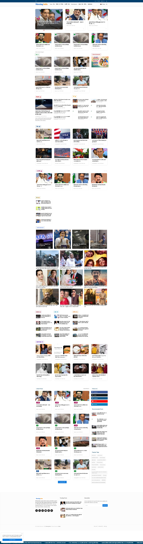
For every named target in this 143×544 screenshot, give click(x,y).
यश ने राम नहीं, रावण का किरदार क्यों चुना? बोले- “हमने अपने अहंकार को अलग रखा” (46, 306)
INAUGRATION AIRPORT (101, 460)
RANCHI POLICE (100, 467)
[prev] (104, 171)
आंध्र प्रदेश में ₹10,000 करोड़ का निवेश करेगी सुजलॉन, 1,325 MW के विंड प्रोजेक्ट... (62, 106)
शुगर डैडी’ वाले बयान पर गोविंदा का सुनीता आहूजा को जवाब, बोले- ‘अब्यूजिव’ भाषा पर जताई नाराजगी (70, 306)
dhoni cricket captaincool (96, 480)
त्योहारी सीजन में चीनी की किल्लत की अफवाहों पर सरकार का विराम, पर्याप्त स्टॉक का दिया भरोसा (43, 112)
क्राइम (80, 4)
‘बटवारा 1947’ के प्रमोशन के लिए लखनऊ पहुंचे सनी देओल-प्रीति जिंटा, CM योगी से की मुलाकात (74, 515)
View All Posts (86, 388)
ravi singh (56, 163)
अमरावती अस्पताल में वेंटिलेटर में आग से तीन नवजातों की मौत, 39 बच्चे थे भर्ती (46, 316)
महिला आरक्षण (94, 460)
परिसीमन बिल (103, 480)
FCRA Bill (104, 475)
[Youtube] (45, 510)
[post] (49, 19)
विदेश (37, 126)
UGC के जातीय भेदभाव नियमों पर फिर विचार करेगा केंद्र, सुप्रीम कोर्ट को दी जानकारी (83, 329)
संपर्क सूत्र (105, 526)
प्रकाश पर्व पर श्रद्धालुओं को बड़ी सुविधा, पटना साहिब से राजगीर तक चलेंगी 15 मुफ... (101, 118)
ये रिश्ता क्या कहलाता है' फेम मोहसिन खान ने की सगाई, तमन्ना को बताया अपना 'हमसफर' (70, 286)
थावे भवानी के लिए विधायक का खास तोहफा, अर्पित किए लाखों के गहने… (83, 117)
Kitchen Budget (102, 457)
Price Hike (93, 469)
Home (51, 4)
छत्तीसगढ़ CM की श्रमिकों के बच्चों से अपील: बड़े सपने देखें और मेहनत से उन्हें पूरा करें (83, 316)
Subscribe (105, 505)
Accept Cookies (12, 539)
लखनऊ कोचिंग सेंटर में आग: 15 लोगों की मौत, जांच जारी (102, 413)
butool (38, 26)
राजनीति (66, 4)
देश (55, 34)
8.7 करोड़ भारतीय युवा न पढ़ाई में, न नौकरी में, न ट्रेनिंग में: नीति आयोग (83, 322)
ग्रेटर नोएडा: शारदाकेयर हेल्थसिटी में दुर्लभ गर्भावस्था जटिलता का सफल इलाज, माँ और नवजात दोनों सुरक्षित (65, 329)
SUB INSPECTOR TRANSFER (96, 475)
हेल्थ (82, 4)
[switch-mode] (107, 1)
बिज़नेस (57, 4)
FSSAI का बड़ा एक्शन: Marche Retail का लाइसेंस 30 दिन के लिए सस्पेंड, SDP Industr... (62, 111)
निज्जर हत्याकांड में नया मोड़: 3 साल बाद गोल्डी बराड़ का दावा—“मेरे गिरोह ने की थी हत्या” (46, 322)
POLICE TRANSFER (95, 464)
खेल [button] (68, 4)
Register (99, 1)
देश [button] (53, 4)
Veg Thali (93, 462)
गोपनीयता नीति (100, 526)
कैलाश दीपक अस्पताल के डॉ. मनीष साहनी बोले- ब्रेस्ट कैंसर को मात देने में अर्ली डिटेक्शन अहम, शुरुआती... (65, 323)
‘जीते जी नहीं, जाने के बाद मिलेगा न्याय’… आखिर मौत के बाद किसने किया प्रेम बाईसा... (101, 106)
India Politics (94, 467)
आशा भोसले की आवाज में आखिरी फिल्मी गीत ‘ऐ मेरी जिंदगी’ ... (62, 245)
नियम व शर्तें (95, 526)
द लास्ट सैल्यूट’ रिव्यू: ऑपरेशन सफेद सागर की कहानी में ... (79, 245)
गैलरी (36, 1)
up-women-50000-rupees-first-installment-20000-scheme (99, 472)
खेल (37, 197)
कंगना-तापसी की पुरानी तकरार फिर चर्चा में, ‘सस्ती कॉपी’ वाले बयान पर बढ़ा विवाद (47, 286)
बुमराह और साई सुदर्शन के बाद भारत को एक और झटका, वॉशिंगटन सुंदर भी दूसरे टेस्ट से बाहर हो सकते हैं (46, 214)
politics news (100, 455)
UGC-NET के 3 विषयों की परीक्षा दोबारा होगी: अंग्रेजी (99, 477)
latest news (94, 455)
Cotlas (59, 526)
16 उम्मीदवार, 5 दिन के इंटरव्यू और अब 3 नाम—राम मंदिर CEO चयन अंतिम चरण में (101, 101)
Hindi (103, 1)
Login (95, 1)
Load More (62, 482)
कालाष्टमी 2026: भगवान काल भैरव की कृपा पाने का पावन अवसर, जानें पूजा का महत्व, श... (83, 106)
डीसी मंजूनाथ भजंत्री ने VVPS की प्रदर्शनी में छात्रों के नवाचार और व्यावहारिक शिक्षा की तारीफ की (123, 543)
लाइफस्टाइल (38, 342)
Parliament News (99, 462)
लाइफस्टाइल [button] (90, 4)
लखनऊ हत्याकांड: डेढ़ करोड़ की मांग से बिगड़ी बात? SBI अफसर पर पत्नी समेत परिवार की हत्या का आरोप (46, 335)
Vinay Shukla (39, 378)
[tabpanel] (49, 19)
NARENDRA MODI (95, 457)
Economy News (102, 464)
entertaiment (40, 227)
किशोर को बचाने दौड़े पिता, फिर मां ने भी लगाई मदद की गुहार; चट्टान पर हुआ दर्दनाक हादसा (46, 329)
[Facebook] (36, 510)
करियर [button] (85, 4)
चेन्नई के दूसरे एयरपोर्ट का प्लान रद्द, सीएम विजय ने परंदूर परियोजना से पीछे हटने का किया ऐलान (74, 509)
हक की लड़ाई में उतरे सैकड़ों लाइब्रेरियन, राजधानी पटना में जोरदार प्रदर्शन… (100, 112)
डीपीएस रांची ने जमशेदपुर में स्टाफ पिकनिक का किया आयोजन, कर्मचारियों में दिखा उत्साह (49, 543)
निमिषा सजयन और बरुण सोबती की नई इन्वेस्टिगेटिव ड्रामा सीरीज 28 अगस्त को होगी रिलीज (95, 286)
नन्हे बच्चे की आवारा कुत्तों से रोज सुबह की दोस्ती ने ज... (98, 245)
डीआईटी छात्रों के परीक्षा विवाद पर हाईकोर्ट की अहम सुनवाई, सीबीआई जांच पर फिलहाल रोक (85, 543)
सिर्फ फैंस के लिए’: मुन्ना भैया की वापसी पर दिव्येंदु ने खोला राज (95, 306)
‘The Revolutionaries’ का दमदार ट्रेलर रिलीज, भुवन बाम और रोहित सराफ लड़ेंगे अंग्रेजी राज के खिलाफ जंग (47, 267)
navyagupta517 (37, 116)
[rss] (51, 510)
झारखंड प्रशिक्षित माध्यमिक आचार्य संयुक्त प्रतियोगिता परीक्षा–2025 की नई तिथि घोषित (102, 426)
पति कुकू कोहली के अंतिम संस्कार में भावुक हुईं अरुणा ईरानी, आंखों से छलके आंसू (70, 267)
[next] (106, 171)
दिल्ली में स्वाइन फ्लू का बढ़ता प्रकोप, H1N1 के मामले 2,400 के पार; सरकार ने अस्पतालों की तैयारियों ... (65, 317)
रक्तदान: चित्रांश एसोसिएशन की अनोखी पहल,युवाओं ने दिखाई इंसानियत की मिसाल (64, 335)
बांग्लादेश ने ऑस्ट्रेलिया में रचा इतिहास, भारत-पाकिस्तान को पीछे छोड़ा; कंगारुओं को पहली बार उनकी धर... (46, 202)
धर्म (59, 4)
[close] (22, 533)
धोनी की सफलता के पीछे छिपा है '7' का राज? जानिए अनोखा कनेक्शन (46, 220)
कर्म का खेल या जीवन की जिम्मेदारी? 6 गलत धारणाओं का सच (83, 100)
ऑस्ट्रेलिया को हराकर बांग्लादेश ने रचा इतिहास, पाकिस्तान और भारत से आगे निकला (46, 208)
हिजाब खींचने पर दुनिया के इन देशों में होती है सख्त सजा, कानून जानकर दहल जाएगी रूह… (83, 112)
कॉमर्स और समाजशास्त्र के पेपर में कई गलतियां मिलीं (98, 482)
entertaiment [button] (74, 4)
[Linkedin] (48, 510)
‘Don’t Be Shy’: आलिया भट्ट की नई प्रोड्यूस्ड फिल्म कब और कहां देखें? (95, 267)
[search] (107, 4)
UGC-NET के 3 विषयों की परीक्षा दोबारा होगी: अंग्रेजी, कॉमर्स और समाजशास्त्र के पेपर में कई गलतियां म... (83, 335)
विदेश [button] (62, 4)
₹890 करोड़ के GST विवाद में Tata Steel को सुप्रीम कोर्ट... (43, 245)
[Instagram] (42, 510)
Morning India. (48, 526)
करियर (74, 312)
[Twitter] (39, 510)
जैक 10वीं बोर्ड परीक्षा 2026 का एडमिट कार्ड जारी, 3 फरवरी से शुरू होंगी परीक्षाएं (101, 420)
